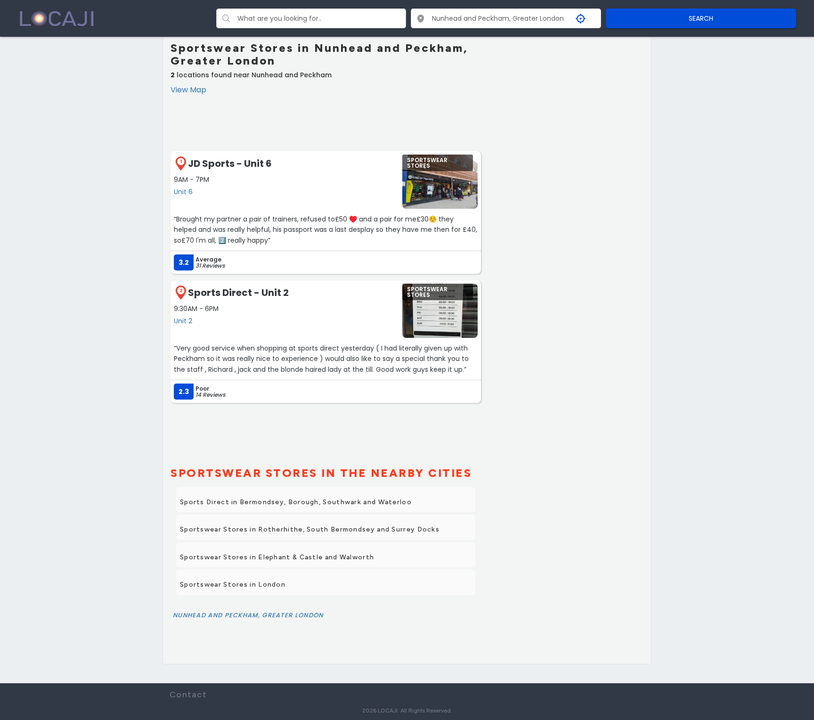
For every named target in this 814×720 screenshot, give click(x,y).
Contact (188, 694)
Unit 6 (183, 191)
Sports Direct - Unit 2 (238, 292)
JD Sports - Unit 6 (230, 163)
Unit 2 (183, 321)
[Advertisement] (326, 121)
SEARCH (701, 18)
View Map (188, 89)
